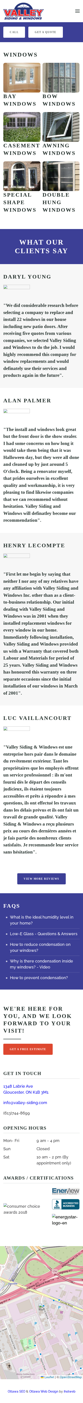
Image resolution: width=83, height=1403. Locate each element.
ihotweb (69, 1391)
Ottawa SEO (16, 1391)
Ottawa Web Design (43, 1391)
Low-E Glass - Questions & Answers (43, 933)
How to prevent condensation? (39, 977)
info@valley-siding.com (25, 1102)
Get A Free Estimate (28, 1049)
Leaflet (49, 1377)
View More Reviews (41, 878)
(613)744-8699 (16, 1113)
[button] (77, 11)
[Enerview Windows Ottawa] (65, 1191)
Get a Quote (45, 32)
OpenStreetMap (71, 1377)
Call (14, 32)
